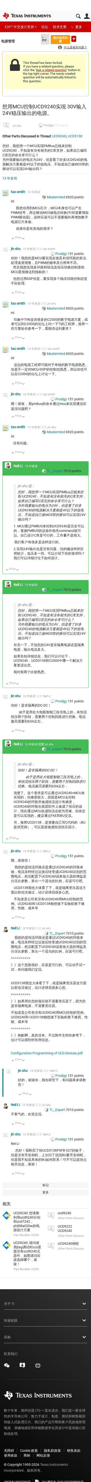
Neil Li (18, 466)
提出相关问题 (60, 39)
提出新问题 (73, 39)
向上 (13, 239)
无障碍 (9, 1450)
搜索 (78, 16)
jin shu (17, 125)
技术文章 (59, 27)
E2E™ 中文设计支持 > (20, 27)
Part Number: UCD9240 (28, 1269)
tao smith (18, 192)
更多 (78, 27)
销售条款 (74, 1450)
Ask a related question (51, 70)
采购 (7, 1337)
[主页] (26, 16)
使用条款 (10, 1455)
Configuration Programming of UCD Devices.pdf (47, 1053)
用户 (87, 16)
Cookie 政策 (29, 1450)
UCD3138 (75, 136)
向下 (23, 239)
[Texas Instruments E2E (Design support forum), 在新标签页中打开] (22, 1367)
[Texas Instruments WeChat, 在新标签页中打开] (7, 1367)
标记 (45, 1185)
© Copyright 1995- (21, 1465)
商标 (27, 1455)
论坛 (44, 27)
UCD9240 (59, 136)
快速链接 (10, 1320)
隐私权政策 (52, 1450)
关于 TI (9, 1304)
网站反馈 (43, 1455)
